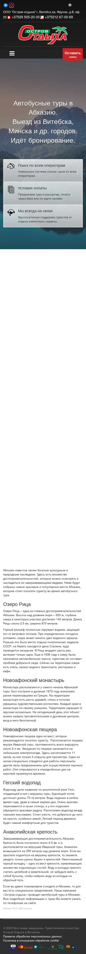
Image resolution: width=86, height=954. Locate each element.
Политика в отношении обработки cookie (31, 940)
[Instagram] (11, 5)
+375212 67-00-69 (58, 16)
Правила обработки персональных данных (32, 936)
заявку (73, 54)
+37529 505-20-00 (25, 16)
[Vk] (5, 5)
